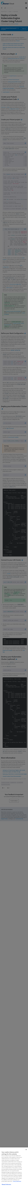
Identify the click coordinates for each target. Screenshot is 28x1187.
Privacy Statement (17, 1181)
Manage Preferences (6, 1184)
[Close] (26, 1149)
